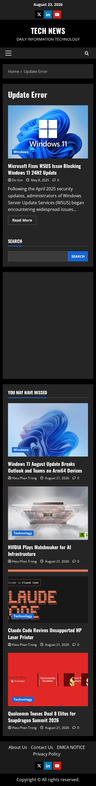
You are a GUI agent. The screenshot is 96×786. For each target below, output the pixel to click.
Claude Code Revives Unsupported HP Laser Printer (45, 633)
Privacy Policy (46, 754)
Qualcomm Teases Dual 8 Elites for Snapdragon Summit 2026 (42, 717)
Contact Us (42, 747)
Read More (24, 221)
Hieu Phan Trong (24, 478)
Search (15, 241)
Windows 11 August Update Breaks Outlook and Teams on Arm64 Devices (45, 467)
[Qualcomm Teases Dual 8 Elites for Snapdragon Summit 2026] (48, 679)
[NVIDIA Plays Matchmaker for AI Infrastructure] (48, 513)
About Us (18, 747)
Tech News (48, 30)
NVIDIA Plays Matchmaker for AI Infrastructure (39, 550)
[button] (8, 53)
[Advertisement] (48, 325)
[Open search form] (87, 53)
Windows (21, 152)
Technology (23, 533)
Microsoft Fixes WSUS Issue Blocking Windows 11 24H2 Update (48, 132)
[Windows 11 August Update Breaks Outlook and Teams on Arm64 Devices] (48, 430)
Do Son (17, 180)
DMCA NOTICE (71, 747)
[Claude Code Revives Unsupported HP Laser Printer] (48, 596)
